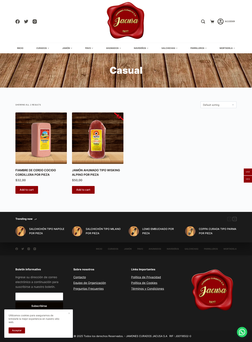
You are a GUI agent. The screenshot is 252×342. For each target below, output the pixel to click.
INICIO (20, 48)
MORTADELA (226, 48)
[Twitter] (26, 21)
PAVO (88, 48)
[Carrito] (212, 21)
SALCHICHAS (168, 48)
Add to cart (27, 189)
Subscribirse (39, 306)
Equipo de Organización (89, 283)
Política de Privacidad (146, 277)
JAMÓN (66, 48)
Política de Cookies (144, 283)
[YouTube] (34, 249)
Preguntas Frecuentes (88, 288)
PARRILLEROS (197, 48)
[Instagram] (35, 21)
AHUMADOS (112, 48)
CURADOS (41, 48)
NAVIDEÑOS (140, 48)
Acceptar (17, 330)
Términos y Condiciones (147, 288)
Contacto (79, 277)
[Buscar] (203, 21)
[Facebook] (17, 21)
